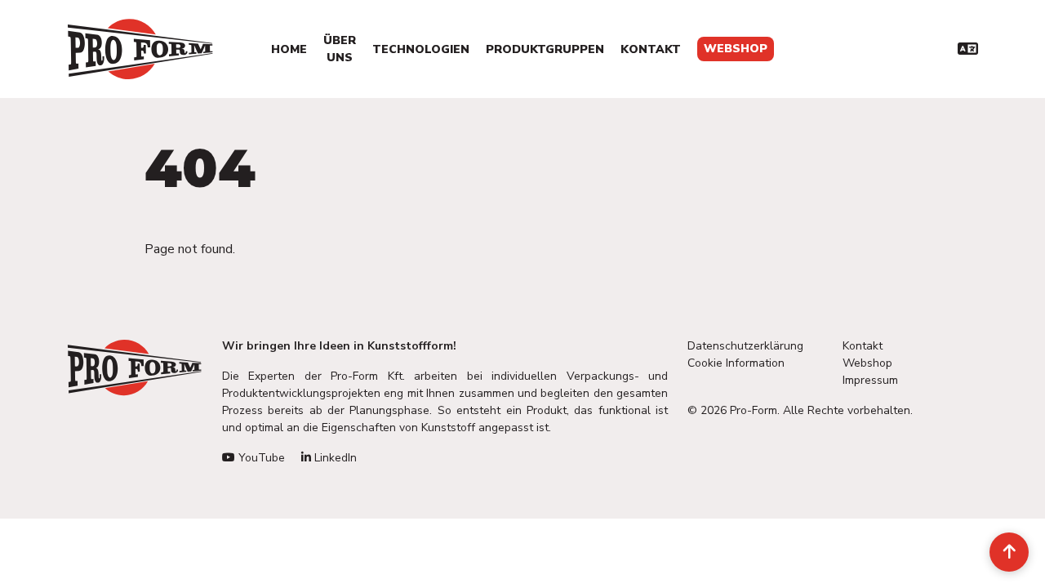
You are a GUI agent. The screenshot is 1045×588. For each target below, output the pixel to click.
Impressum (870, 380)
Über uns (339, 49)
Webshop (735, 48)
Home (289, 49)
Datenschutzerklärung (745, 346)
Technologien (420, 49)
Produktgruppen (545, 49)
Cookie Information (736, 363)
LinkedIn (334, 458)
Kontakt (650, 49)
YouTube (260, 458)
